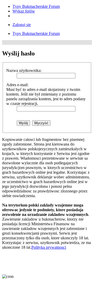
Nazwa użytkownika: (24, 70)
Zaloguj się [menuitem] (22, 24)
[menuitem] (36, 6)
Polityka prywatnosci (48, 247)
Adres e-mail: (17, 85)
